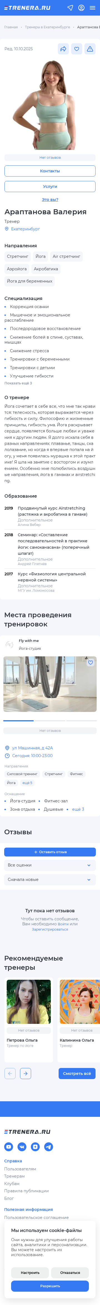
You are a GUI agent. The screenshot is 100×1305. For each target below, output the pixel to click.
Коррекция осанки (29, 306)
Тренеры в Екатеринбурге (47, 27)
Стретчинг (54, 774)
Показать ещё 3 (18, 383)
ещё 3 (78, 809)
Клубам (11, 1183)
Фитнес (76, 774)
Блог (9, 1198)
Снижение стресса (29, 350)
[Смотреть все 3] (50, 684)
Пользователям (20, 1169)
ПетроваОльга (22, 1040)
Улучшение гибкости (32, 376)
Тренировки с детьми (32, 367)
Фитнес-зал (56, 800)
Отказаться (70, 1273)
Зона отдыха (22, 809)
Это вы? (50, 199)
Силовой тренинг (22, 774)
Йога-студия (22, 800)
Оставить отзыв (53, 852)
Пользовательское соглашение (36, 1217)
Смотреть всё (77, 1073)
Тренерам (14, 1176)
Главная (11, 27)
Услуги (50, 186)
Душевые (53, 809)
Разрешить (50, 1286)
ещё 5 (27, 783)
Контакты (50, 170)
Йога (11, 783)
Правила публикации (26, 1190)
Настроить (30, 1273)
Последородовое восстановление (45, 328)
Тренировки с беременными (40, 359)
